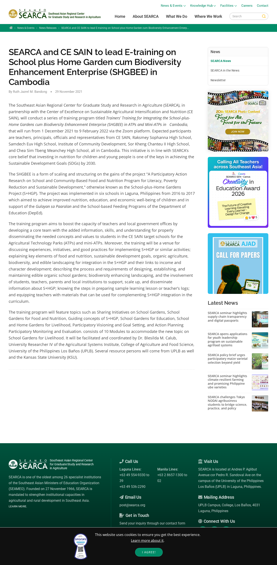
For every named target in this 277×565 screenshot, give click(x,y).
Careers (247, 6)
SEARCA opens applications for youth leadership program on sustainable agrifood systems (227, 339)
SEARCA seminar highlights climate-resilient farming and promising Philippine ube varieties (227, 381)
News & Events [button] (171, 6)
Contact (262, 6)
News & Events (25, 27)
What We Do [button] (176, 16)
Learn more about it (147, 540)
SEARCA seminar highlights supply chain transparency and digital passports (227, 316)
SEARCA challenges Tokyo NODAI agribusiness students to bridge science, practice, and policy (227, 402)
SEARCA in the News (225, 70)
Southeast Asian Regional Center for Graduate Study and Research (72, 464)
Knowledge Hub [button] (201, 6)
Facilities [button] (227, 6)
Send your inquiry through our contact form (152, 523)
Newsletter (218, 80)
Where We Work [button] (208, 16)
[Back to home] (55, 13)
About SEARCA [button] (146, 16)
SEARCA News (221, 61)
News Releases (47, 27)
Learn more (17, 506)
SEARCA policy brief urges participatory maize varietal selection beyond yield (228, 359)
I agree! (149, 552)
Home (120, 16)
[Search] (264, 16)
